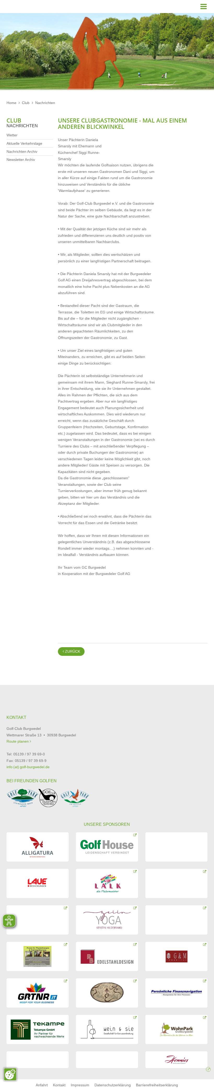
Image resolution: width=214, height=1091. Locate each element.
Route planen (18, 741)
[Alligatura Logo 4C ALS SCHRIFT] (37, 847)
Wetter (12, 135)
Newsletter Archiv (21, 159)
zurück (71, 651)
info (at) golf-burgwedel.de (28, 767)
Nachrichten (45, 103)
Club (25, 103)
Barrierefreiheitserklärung (157, 1085)
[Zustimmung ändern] (10, 1074)
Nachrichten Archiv (22, 151)
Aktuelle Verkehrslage (24, 143)
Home (11, 103)
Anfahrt (42, 1085)
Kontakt (59, 1085)
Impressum (80, 1085)
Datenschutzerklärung (112, 1085)
